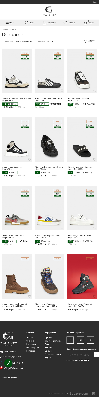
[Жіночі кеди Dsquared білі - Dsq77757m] (50, 208)
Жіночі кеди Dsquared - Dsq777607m (13, 237)
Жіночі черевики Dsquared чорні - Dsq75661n (80, 305)
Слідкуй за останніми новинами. (81, 349)
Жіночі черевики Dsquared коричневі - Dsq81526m (14, 305)
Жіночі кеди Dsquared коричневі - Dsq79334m (46, 305)
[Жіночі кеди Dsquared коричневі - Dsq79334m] (50, 276)
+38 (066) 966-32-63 (13, 368)
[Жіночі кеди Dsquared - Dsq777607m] (17, 208)
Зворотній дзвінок (9, 377)
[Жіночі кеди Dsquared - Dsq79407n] (17, 139)
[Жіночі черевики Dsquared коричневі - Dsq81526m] (17, 276)
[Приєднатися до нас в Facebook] (70, 340)
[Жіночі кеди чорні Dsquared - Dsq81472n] (50, 71)
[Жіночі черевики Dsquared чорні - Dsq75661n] (82, 276)
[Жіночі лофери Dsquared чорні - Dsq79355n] (50, 139)
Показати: (41, 41)
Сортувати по (7, 41)
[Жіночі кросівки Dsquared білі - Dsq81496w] (17, 71)
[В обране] (29, 90)
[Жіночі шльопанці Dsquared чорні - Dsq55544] (82, 139)
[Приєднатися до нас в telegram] (90, 340)
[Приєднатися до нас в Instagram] (80, 340)
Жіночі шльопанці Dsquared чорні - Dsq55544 (80, 168)
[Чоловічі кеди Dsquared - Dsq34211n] (82, 71)
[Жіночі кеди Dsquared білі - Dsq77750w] (82, 208)
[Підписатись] (96, 354)
